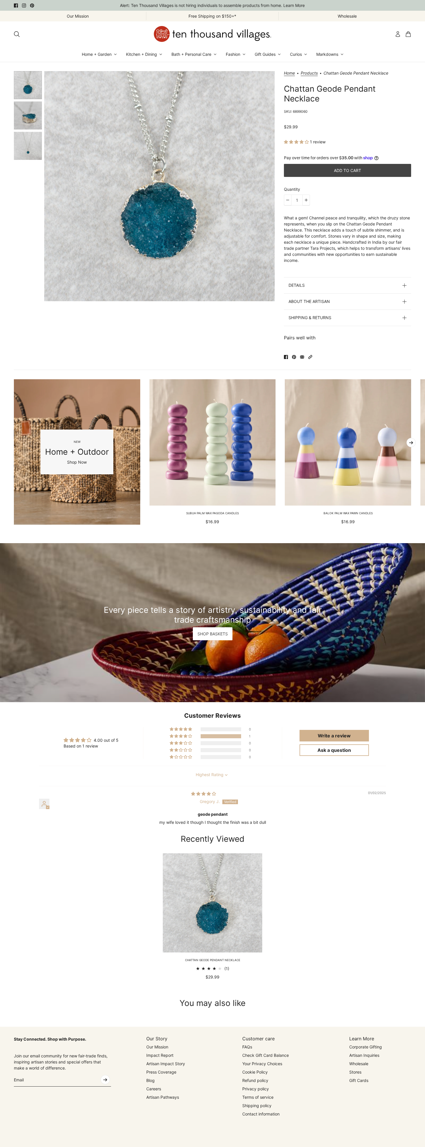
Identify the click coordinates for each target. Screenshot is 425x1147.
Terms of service (258, 1097)
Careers (153, 1088)
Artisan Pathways (162, 1097)
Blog (150, 1080)
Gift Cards (358, 1080)
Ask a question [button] (334, 750)
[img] (203, 793)
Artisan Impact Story (165, 1063)
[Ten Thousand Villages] (212, 34)
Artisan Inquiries (364, 1055)
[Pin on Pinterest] (294, 357)
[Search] (17, 34)
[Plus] (306, 200)
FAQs (247, 1046)
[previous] (14, 452)
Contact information (261, 1113)
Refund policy (255, 1080)
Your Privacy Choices (262, 1063)
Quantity (292, 189)
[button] (297, 141)
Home (289, 73)
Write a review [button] (334, 736)
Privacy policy (255, 1088)
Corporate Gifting (365, 1046)
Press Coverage (161, 1072)
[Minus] (287, 200)
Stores (355, 1072)
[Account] (398, 34)
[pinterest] (32, 5)
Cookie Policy (255, 1072)
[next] (411, 442)
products (309, 73)
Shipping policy (256, 1105)
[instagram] (24, 5)
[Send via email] (302, 357)
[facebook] (16, 5)
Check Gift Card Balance (265, 1055)
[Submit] (105, 1079)
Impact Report (159, 1055)
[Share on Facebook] (286, 357)
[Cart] (408, 34)
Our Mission (157, 1046)
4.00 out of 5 (106, 740)
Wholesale (358, 1063)
